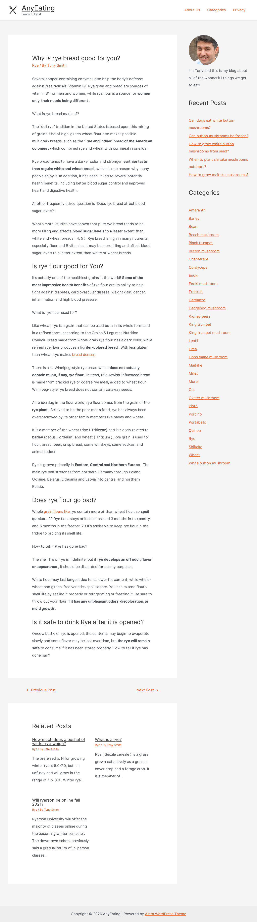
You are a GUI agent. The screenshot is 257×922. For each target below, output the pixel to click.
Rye (35, 65)
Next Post (147, 690)
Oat (192, 389)
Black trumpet (201, 243)
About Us (192, 10)
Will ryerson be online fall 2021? (56, 802)
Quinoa (195, 430)
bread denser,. (84, 354)
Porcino (195, 414)
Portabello (197, 422)
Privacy (239, 10)
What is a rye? (108, 739)
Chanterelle (198, 259)
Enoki (193, 275)
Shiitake (195, 447)
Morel (193, 381)
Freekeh (196, 292)
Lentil (193, 341)
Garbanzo (197, 300)
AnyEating (38, 8)
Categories (216, 10)
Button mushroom (204, 251)
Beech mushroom (204, 235)
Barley (194, 218)
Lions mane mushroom (208, 357)
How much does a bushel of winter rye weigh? (58, 741)
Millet (193, 373)
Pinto (193, 406)
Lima (193, 349)
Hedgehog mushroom (207, 308)
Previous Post (41, 690)
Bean (193, 226)
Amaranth (197, 210)
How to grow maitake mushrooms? (218, 175)
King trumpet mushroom (209, 332)
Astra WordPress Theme (165, 914)
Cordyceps (198, 267)
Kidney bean (199, 316)
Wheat (194, 455)
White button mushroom (209, 463)
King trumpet (200, 324)
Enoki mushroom (203, 284)
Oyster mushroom (204, 398)
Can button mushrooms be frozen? (218, 136)
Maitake (195, 365)
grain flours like (57, 511)
